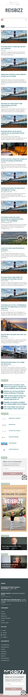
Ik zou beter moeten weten (10, 564)
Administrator (12, 424)
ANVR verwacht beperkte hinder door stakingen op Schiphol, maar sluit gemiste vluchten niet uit (15, 397)
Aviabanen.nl (3, 653)
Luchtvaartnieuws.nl (5, 644)
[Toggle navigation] (2, 20)
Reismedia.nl (3, 651)
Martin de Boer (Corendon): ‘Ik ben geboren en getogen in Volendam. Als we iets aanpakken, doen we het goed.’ (15, 386)
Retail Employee (12, 443)
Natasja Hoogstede (6, 566)
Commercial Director (14, 449)
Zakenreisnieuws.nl (5, 647)
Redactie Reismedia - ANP (6, 191)
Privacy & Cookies (5, 622)
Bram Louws (3, 50)
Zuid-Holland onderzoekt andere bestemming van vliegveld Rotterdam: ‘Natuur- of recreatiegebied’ (12, 219)
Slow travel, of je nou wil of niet (11, 546)
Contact (2, 611)
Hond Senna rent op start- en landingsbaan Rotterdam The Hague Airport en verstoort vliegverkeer (14, 306)
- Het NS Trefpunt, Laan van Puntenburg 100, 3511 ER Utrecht (13, 601)
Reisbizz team (4, 616)
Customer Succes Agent (14, 430)
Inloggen (17, 4)
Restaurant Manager (14, 436)
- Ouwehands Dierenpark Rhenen (13, 594)
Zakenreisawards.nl (5, 658)
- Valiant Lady (10, 587)
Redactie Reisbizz (4, 107)
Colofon (2, 620)
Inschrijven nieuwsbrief (6, 618)
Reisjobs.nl (3, 656)
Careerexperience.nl (5, 660)
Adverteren (3, 613)
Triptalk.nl (3, 649)
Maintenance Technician (14, 418)
